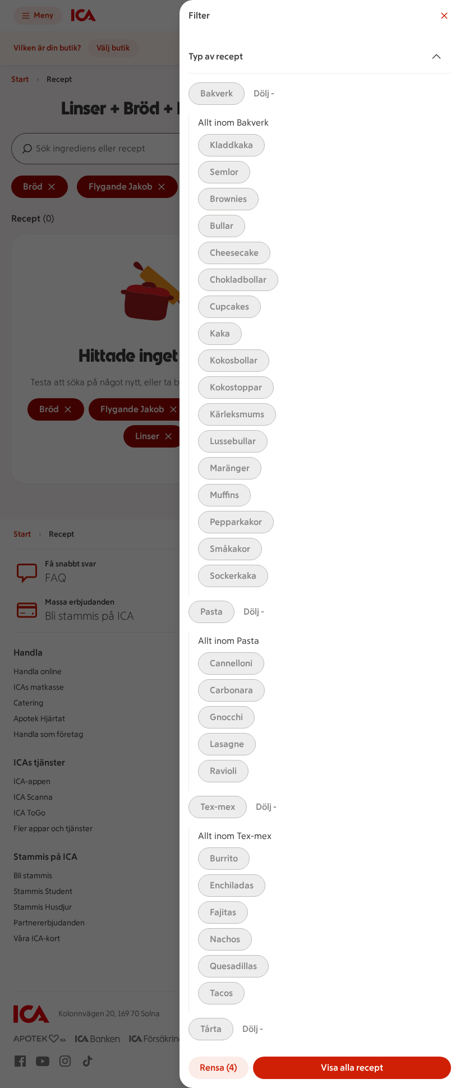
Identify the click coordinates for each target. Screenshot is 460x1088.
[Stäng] (444, 15)
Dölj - (264, 93)
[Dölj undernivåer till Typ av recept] (438, 56)
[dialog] (320, 544)
